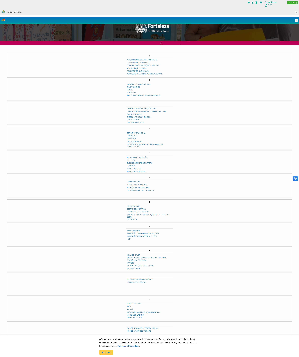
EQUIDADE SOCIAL (134, 169)
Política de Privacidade (128, 346)
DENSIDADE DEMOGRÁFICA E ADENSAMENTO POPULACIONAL (145, 145)
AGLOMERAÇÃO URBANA (136, 68)
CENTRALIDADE (133, 120)
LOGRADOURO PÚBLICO (136, 282)
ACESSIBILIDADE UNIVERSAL (138, 63)
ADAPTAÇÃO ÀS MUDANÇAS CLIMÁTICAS (143, 65)
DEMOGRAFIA (132, 136)
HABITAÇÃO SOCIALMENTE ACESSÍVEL (142, 236)
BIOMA (129, 90)
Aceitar (106, 352)
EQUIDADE (131, 166)
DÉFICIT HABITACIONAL (136, 133)
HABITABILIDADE (133, 231)
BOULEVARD (132, 93)
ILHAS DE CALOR (133, 255)
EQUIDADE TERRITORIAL (136, 171)
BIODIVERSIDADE (133, 87)
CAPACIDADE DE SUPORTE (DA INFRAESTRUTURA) (146, 111)
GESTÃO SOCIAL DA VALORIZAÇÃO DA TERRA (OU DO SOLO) (148, 216)
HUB (128, 239)
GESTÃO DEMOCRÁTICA (136, 209)
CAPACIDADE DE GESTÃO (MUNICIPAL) (142, 109)
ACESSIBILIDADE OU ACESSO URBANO (142, 60)
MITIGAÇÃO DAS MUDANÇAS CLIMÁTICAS (143, 312)
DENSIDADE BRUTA (134, 141)
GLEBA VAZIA (132, 220)
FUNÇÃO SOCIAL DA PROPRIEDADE (141, 190)
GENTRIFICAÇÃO (133, 206)
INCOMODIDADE (133, 268)
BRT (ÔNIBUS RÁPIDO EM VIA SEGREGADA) (143, 95)
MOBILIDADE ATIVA (134, 318)
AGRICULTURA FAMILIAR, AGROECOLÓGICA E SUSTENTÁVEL (144, 75)
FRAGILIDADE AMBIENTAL (137, 185)
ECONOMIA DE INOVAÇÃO (137, 157)
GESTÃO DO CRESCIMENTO (138, 212)
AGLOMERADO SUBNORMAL (138, 71)
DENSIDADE (131, 139)
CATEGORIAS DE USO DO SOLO (139, 117)
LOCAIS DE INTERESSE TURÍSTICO (140, 279)
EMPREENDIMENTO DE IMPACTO (140, 163)
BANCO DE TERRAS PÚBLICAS (138, 84)
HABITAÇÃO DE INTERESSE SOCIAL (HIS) (143, 233)
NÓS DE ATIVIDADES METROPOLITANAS (142, 328)
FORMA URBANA (133, 182)
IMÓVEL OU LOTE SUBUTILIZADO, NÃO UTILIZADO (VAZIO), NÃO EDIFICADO (147, 259)
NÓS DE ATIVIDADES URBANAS (139, 331)
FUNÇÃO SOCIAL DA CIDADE (138, 187)
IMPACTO (130, 263)
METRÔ (130, 309)
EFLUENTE (131, 160)
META (129, 307)
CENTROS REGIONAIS (135, 123)
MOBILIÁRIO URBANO (135, 315)
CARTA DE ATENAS (134, 114)
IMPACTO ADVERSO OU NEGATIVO (140, 266)
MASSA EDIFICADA (134, 304)
